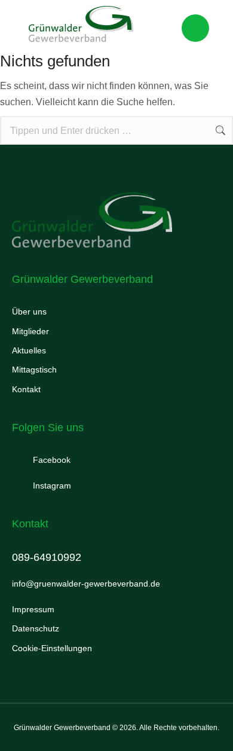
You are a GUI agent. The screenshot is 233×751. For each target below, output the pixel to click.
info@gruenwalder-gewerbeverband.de (86, 583)
